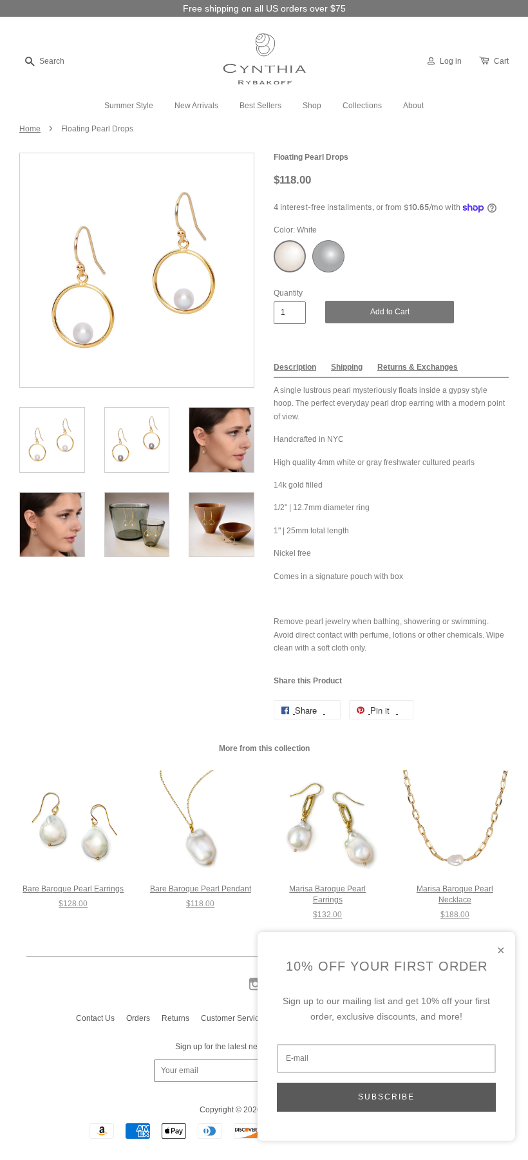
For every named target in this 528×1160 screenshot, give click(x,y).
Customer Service (232, 1018)
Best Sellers (260, 105)
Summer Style (128, 105)
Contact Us (95, 1018)
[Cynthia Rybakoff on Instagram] (255, 989)
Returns (175, 1018)
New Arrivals (196, 105)
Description (295, 367)
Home (30, 128)
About (413, 105)
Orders (138, 1018)
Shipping (347, 367)
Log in (451, 61)
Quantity (288, 293)
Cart (501, 61)
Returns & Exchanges (417, 367)
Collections (362, 105)
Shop (312, 105)
